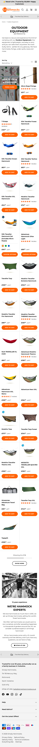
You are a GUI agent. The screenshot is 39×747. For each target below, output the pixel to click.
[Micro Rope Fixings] (29, 75)
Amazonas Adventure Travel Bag (8, 502)
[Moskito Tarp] (10, 418)
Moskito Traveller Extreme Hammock (28, 280)
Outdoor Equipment (12, 22)
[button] (31, 10)
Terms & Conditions (22, 740)
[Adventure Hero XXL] (29, 379)
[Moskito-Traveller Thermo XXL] (10, 452)
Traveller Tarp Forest (29, 429)
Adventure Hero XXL (29, 389)
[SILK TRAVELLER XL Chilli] (10, 341)
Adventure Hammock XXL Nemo (7, 391)
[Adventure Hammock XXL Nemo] (10, 379)
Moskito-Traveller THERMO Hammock (29, 315)
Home (4, 22)
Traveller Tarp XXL (28, 500)
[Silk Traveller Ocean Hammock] (10, 148)
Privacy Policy (7, 737)
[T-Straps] (10, 111)
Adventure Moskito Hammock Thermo (28, 353)
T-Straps (5, 121)
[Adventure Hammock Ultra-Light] (29, 223)
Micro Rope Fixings (28, 86)
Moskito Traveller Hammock (27, 198)
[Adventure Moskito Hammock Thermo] (29, 341)
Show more (19, 563)
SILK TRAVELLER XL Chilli (9, 353)
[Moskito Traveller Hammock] (29, 186)
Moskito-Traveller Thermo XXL (8, 464)
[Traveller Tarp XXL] (29, 490)
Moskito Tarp (7, 429)
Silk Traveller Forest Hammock (28, 123)
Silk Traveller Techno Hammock (29, 160)
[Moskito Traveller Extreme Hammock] (29, 268)
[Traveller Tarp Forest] (29, 418)
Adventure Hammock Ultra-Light (27, 236)
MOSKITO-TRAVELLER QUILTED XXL (29, 465)
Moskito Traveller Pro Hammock (8, 315)
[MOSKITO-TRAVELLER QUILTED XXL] (29, 452)
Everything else (7, 742)
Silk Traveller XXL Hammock (8, 198)
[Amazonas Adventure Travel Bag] (10, 490)
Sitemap (18, 742)
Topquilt (5, 538)
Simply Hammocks (15, 734)
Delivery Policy (7, 740)
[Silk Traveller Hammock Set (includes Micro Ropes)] (10, 223)
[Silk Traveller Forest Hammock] (29, 111)
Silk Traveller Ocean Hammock (9, 160)
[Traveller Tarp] (10, 268)
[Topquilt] (10, 527)
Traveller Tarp (7, 278)
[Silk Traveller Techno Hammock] (29, 148)
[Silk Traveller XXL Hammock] (10, 186)
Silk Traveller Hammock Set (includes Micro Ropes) (8, 237)
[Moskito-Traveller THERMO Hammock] (29, 303)
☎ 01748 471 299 (19, 645)
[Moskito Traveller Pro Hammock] (10, 303)
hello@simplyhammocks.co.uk (24, 689)
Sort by (4, 60)
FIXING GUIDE (9, 87)
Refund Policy (19, 737)
